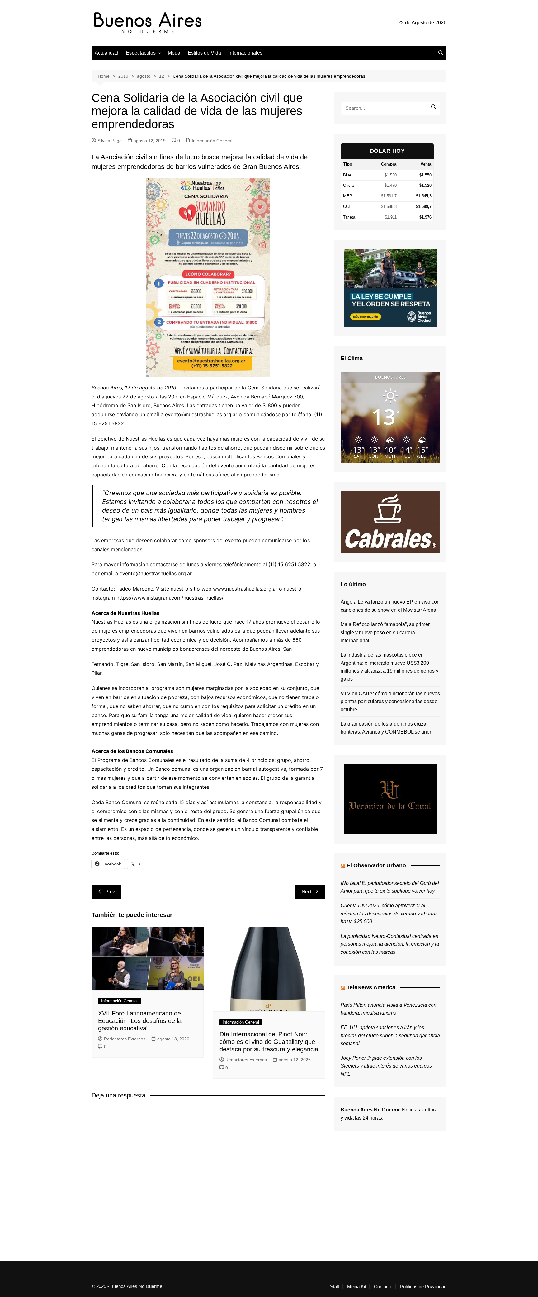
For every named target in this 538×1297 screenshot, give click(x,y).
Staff (334, 1286)
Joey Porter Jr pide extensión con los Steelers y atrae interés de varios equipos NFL (386, 1066)
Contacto (383, 1286)
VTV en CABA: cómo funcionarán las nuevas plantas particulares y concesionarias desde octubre (390, 701)
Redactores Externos (124, 1038)
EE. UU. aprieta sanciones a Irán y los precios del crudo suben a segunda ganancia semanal (390, 1035)
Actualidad (106, 52)
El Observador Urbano (376, 865)
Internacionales (245, 52)
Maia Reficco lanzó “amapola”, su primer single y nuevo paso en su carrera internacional (385, 632)
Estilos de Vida (204, 52)
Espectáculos (141, 52)
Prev (110, 891)
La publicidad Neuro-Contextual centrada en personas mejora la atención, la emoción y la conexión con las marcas (390, 944)
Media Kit (356, 1286)
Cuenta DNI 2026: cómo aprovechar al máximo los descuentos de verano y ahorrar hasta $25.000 (389, 913)
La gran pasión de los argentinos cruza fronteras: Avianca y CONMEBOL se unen (386, 728)
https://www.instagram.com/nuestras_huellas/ (170, 598)
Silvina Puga (109, 140)
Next (306, 891)
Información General (212, 140)
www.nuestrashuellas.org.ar (245, 589)
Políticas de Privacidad (423, 1286)
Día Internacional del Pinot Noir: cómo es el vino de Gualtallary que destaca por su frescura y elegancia (268, 1042)
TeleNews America (371, 987)
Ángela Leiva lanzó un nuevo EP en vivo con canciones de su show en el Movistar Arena (390, 606)
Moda (174, 52)
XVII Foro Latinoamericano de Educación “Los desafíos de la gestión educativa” (140, 1021)
